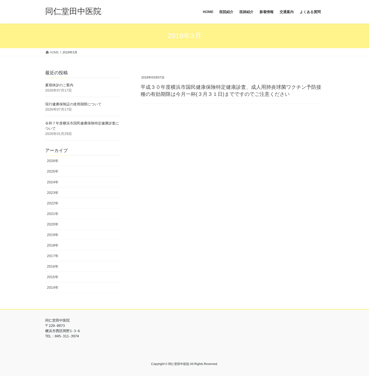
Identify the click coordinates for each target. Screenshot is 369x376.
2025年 (52, 171)
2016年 (52, 266)
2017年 (52, 256)
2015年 (52, 277)
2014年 (52, 287)
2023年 (52, 193)
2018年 (52, 245)
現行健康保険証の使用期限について (73, 104)
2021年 (52, 214)
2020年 (52, 224)
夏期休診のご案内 (59, 85)
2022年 (52, 203)
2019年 (52, 235)
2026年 (52, 161)
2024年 (52, 182)
